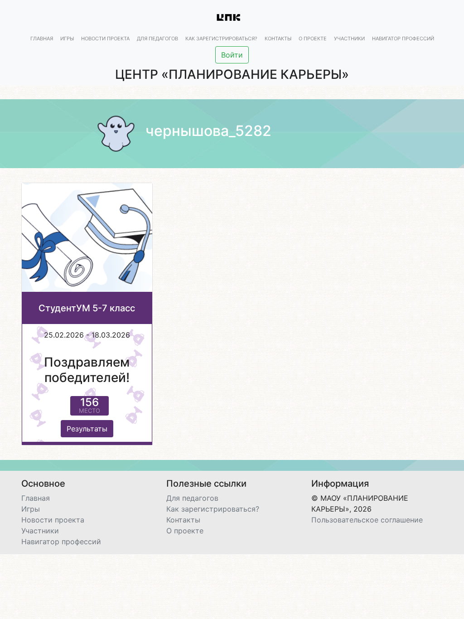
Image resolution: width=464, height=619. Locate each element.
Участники (349, 38)
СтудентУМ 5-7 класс (87, 308)
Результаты (87, 428)
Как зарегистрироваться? (221, 38)
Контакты (278, 38)
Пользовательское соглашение (367, 519)
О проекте (313, 38)
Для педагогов (157, 38)
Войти (232, 54)
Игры (67, 38)
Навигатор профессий (403, 38)
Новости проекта (105, 38)
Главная (41, 38)
